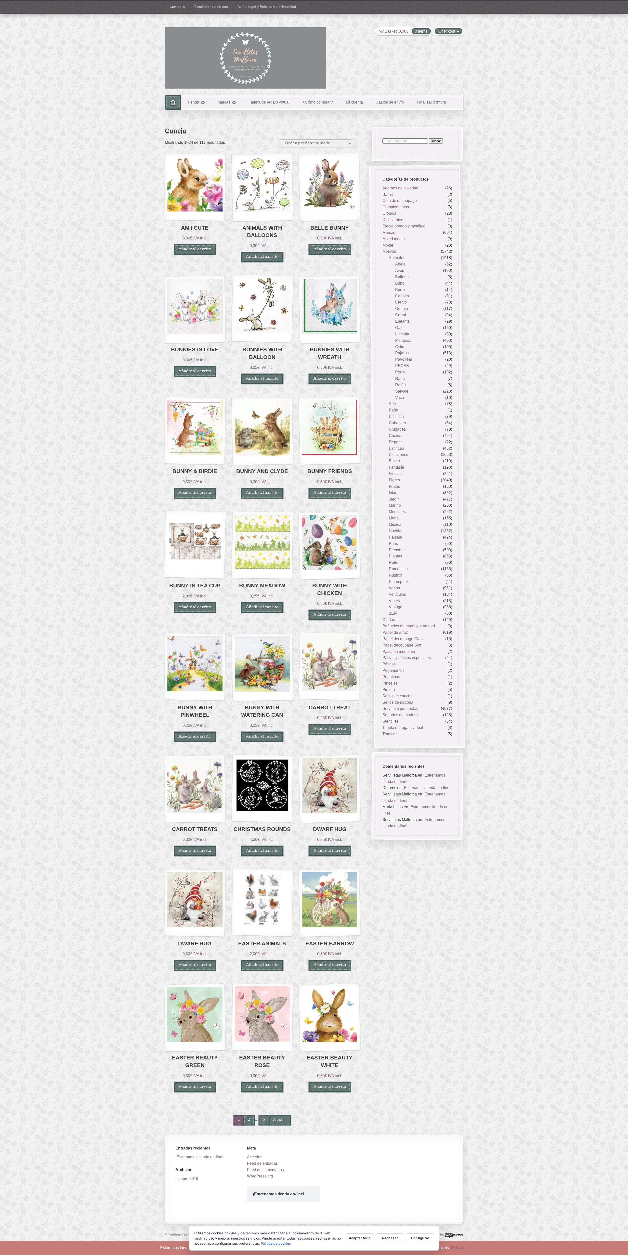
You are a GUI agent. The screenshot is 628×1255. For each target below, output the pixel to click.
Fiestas (395, 474)
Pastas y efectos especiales (406, 658)
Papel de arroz (395, 632)
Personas (397, 550)
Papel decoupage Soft (401, 645)
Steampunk (399, 582)
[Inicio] (173, 102)
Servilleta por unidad (400, 709)
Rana (400, 378)
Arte (392, 404)
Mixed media (393, 239)
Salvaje (401, 391)
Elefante (402, 321)
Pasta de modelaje (398, 651)
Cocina (395, 436)
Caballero (397, 423)
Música (395, 524)
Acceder (254, 1157)
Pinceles (390, 683)
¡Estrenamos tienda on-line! (426, 788)
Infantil (394, 493)
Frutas (394, 486)
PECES (402, 366)
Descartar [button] (459, 1248)
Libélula (402, 334)
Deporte (396, 442)
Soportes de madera (400, 715)
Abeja (400, 264)
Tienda (193, 102)
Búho (400, 283)
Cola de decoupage (399, 201)
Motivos (389, 252)
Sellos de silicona (397, 702)
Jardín (394, 499)
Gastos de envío (390, 102)
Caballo (402, 296)
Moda (394, 518)
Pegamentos (393, 670)
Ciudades (397, 429)
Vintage (395, 607)
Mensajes (397, 512)
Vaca (399, 398)
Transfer (389, 734)
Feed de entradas (262, 1163)
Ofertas (388, 620)
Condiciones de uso (211, 7)
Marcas (224, 102)
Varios (394, 588)
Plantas (395, 556)
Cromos (389, 213)
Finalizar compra (431, 102)
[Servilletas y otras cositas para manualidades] (245, 58)
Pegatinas (391, 677)
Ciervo (401, 302)
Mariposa (403, 340)
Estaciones (398, 455)
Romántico (398, 569)
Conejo (401, 309)
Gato (399, 328)
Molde (387, 245)
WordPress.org (260, 1176)
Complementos (395, 207)
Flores (394, 480)
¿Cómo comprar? (317, 102)
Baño (393, 410)
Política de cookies (276, 1243)
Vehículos (397, 594)
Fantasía (396, 467)
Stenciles (390, 721)
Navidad (396, 531)
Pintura (388, 689)
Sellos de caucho (397, 696)
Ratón (400, 385)
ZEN (393, 613)
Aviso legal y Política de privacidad (266, 7)
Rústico (395, 575)
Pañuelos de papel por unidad (408, 626)
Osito (399, 347)
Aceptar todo (360, 1238)
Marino (395, 505)
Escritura (396, 448)
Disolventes (392, 220)
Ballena (402, 277)
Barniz (388, 194)
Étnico (394, 461)
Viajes (394, 601)
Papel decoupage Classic (404, 639)
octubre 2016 (186, 1178)
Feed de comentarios (265, 1170)
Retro (393, 563)
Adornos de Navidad (400, 188)
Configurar (420, 1238)
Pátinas (389, 664)
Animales (397, 258)
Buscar (436, 141)
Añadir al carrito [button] (194, 249)
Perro (400, 372)
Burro (400, 290)
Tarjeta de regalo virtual (269, 102)
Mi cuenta (354, 102)
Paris (393, 544)
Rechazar (390, 1238)
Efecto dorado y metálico (403, 226)
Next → (280, 1120)
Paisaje (395, 537)
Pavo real (403, 359)
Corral (400, 315)
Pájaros (402, 353)
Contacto (177, 7)
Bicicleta (396, 416)
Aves (399, 270)
